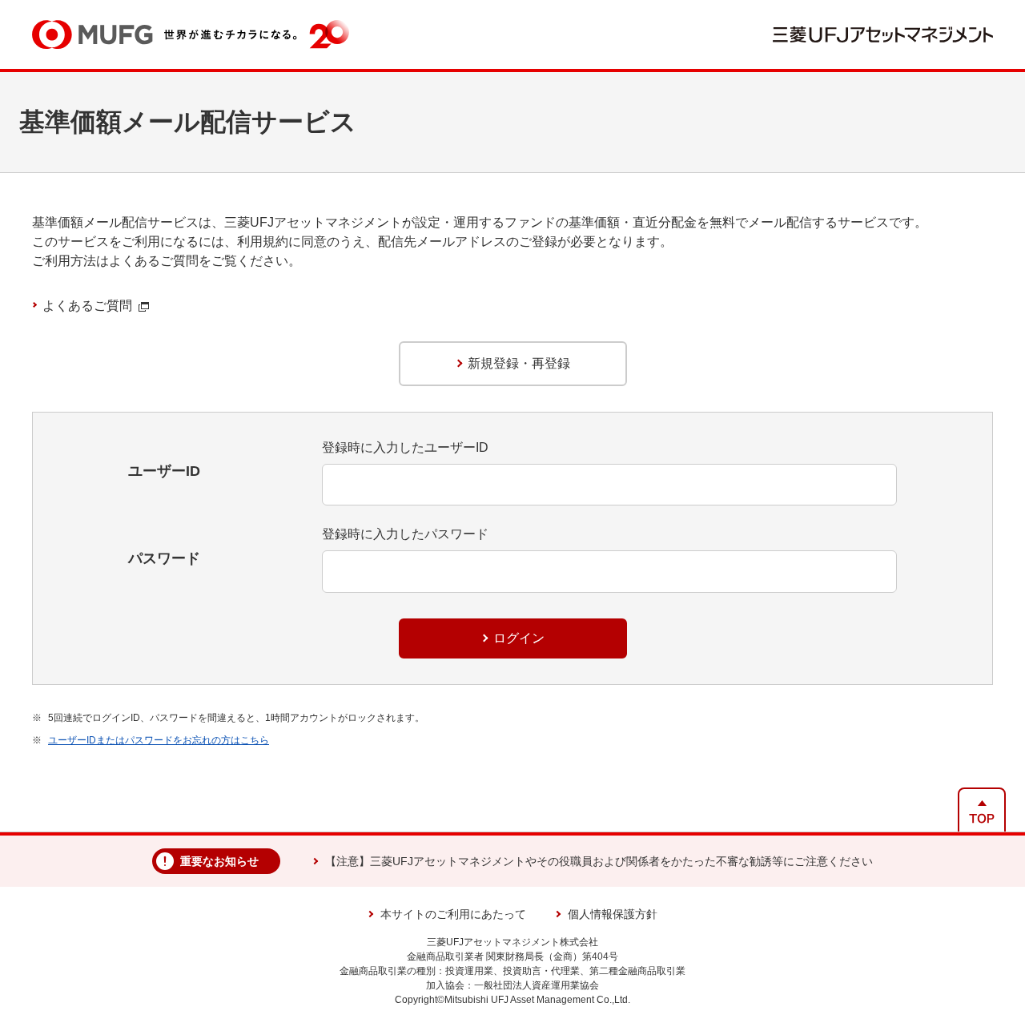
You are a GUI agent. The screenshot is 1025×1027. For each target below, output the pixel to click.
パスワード (164, 558)
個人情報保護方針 (612, 914)
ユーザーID (164, 471)
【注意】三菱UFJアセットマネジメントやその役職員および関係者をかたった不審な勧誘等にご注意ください (599, 861)
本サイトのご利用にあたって (453, 914)
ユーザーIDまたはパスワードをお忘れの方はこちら (158, 740)
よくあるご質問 (87, 305)
